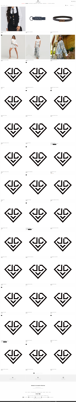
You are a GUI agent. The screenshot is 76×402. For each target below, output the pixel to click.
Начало (1, 5)
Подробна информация (53, 401)
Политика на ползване (36, 395)
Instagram (37, 393)
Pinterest (38, 393)
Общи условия (29, 395)
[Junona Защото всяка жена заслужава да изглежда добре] (38, 1)
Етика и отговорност (41, 395)
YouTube (39, 393)
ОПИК (47, 395)
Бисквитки (32, 395)
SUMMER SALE (45, 395)
